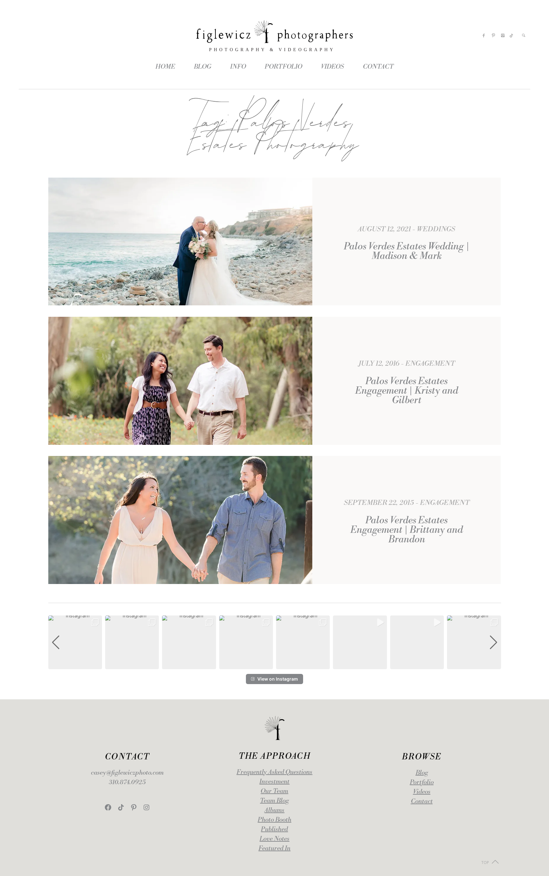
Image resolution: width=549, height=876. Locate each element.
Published (274, 829)
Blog (422, 773)
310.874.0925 (127, 782)
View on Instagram (277, 679)
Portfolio (422, 782)
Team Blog (274, 801)
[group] (75, 642)
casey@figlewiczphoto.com (127, 773)
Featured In (274, 848)
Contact (422, 801)
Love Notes (274, 839)
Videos (421, 792)
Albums (274, 810)
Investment (274, 782)
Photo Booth (274, 820)
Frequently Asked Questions (274, 772)
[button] (274, 664)
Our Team (274, 791)
